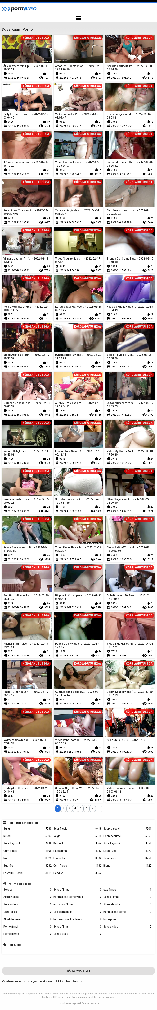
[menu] (78, 18)
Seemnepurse (127, 836)
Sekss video (127, 926)
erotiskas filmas (77, 904)
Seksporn (27, 889)
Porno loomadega (67, 1003)
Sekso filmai (77, 926)
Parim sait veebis (19, 884)
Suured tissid (127, 828)
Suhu (27, 828)
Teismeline (127, 858)
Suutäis (27, 865)
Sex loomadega (77, 911)
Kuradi (27, 836)
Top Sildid (14, 945)
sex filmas (127, 889)
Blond (127, 865)
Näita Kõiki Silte (78, 970)
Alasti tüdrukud (27, 919)
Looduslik (77, 858)
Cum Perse (77, 865)
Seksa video (77, 933)
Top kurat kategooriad (23, 823)
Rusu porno (127, 919)
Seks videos (27, 904)
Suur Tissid (77, 828)
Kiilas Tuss (127, 850)
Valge (77, 836)
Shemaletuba (127, 904)
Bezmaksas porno (127, 911)
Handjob (77, 873)
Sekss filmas (77, 889)
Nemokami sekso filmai (77, 919)
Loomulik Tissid (27, 873)
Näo (27, 858)
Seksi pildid (27, 911)
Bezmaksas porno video (77, 896)
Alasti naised (27, 896)
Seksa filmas (127, 896)
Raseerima (77, 850)
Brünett (77, 843)
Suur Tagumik (27, 843)
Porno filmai (27, 926)
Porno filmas (27, 933)
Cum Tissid (27, 850)
